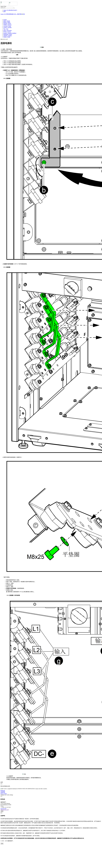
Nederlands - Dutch (7, 34)
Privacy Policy (4, 793)
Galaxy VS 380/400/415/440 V (10, 10)
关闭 (2, 811)
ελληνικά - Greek (7, 26)
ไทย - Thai (5, 29)
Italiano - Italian (6, 22)
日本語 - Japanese (7, 24)
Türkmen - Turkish (7, 35)
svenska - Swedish (7, 27)
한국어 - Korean (7, 31)
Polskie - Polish (6, 36)
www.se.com (3, 808)
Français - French (7, 23)
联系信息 (3, 790)
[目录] (1, 15)
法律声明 (3, 792)
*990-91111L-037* (5, 809)
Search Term (3, 6)
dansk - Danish (6, 21)
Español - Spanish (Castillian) (9, 33)
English (5, 19)
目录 (4, 11)
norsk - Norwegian (7, 30)
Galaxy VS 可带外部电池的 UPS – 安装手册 (11, 14)
